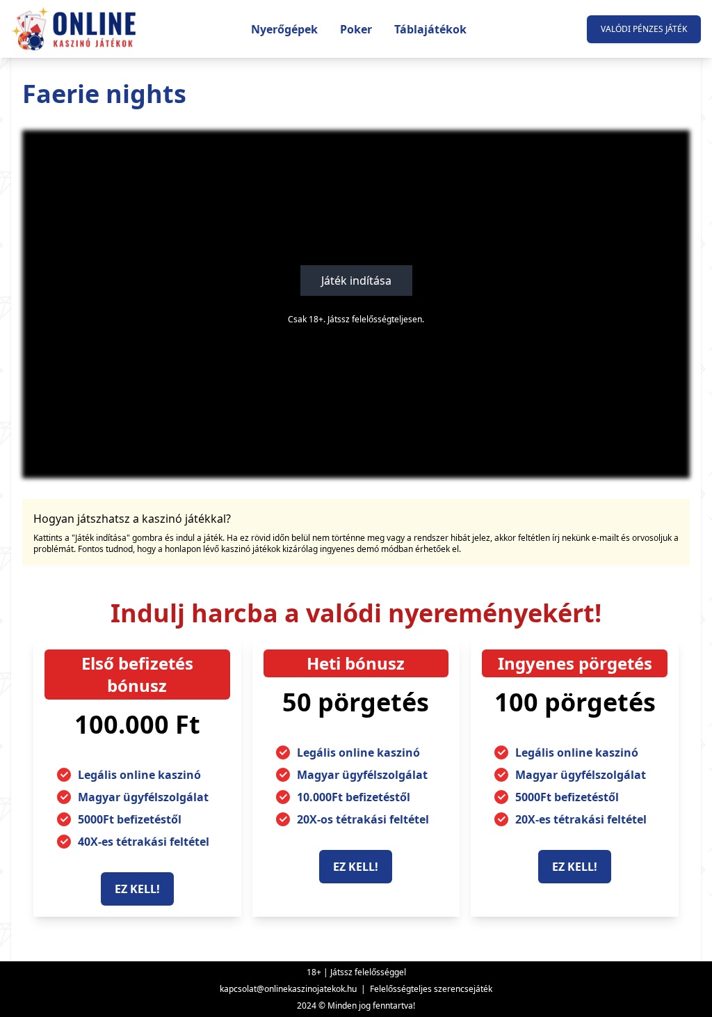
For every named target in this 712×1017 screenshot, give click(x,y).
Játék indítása (356, 280)
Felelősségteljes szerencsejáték (431, 989)
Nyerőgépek (284, 29)
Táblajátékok (430, 29)
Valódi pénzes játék (644, 29)
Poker (356, 29)
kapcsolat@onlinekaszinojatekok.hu (288, 989)
